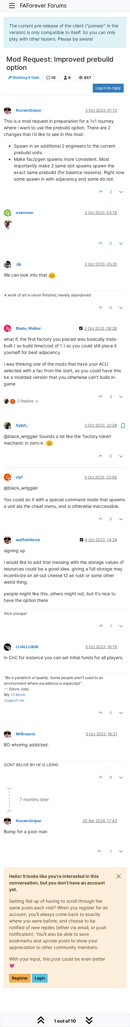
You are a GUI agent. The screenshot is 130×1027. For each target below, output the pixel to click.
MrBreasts (25, 734)
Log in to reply (108, 88)
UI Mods (18, 694)
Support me (14, 700)
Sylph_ (22, 425)
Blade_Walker (28, 328)
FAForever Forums (43, 5)
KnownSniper (28, 110)
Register (20, 978)
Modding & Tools (25, 78)
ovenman (24, 212)
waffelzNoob (28, 539)
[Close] (118, 876)
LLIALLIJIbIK (27, 646)
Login (40, 978)
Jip (18, 264)
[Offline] (10, 110)
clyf (19, 477)
